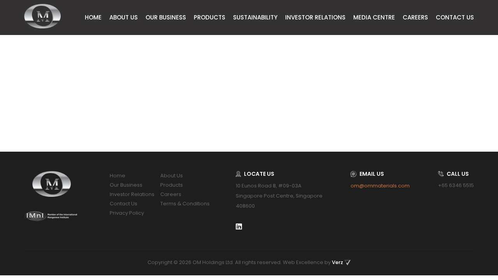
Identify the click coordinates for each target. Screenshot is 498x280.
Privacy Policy (127, 213)
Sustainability (255, 17)
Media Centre (374, 17)
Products (209, 17)
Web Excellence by (313, 262)
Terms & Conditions (185, 203)
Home (93, 17)
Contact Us (455, 17)
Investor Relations (315, 17)
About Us (123, 17)
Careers (415, 17)
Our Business (166, 17)
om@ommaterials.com (380, 185)
